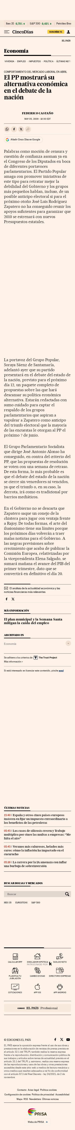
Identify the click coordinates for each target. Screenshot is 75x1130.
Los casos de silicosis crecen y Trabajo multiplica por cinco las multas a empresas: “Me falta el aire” (37, 834)
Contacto (22, 1090)
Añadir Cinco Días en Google (25, 139)
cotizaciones (15, 992)
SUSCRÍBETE (55, 31)
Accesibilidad (62, 1094)
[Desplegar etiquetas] (68, 643)
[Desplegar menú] (7, 31)
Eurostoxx (21, 903)
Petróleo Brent (64, 23)
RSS (26, 1099)
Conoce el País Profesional (37, 1008)
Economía (16, 51)
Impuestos (35, 61)
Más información (12, 661)
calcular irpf (15, 962)
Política (48, 61)
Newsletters (35, 1099)
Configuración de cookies (17, 1094)
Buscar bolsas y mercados (23, 883)
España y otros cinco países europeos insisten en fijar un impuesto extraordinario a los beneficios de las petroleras (36, 819)
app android (60, 992)
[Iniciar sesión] (68, 32)
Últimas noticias (16, 807)
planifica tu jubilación (15, 977)
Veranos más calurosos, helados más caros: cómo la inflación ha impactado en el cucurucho (34, 850)
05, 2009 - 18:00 (37, 119)
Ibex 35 (10, 23)
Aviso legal (33, 1090)
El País (66, 40)
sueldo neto (60, 962)
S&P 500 (35, 23)
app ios (37, 992)
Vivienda (9, 61)
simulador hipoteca (37, 962)
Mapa (19, 1099)
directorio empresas (60, 976)
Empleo (21, 61)
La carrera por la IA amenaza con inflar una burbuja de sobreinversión (35, 864)
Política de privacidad (43, 1094)
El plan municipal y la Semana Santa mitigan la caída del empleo (33, 621)
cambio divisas (37, 976)
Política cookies (48, 1090)
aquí (61, 670)
